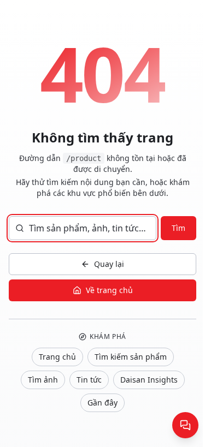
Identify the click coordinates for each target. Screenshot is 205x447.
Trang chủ (57, 356)
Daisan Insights (149, 379)
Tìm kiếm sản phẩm (131, 356)
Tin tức (89, 379)
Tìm (178, 228)
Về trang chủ (109, 290)
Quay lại (109, 264)
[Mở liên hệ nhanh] (185, 425)
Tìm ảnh (43, 379)
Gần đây (102, 402)
